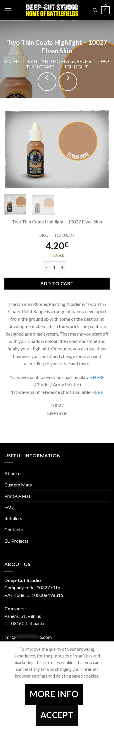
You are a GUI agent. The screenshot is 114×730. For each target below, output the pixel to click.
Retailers (13, 518)
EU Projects (16, 541)
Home (12, 61)
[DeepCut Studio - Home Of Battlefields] (52, 10)
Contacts (13, 529)
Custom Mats (18, 484)
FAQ (9, 507)
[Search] (95, 10)
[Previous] (13, 149)
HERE (99, 377)
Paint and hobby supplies (58, 61)
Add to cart (56, 283)
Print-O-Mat (17, 496)
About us (13, 473)
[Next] (100, 149)
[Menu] (7, 10)
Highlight (74, 66)
